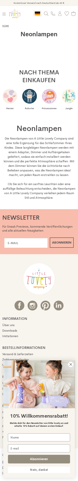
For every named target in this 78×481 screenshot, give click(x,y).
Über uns (8, 325)
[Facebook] (19, 305)
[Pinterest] (46, 305)
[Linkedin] (59, 305)
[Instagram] (32, 305)
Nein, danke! (39, 470)
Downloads (9, 331)
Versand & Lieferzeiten (17, 354)
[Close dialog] (70, 364)
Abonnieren (39, 459)
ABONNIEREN (61, 242)
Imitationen (10, 336)
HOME (5, 25)
